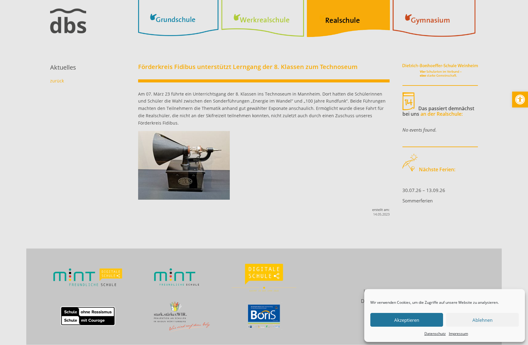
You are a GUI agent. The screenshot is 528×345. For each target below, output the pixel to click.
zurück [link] (57, 81)
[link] (520, 99)
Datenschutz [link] (435, 333)
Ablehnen (482, 320)
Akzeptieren (406, 320)
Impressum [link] (458, 333)
